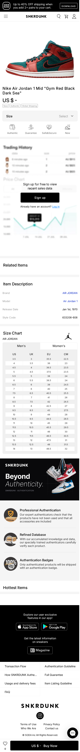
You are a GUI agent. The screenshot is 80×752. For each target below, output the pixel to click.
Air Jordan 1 (70, 301)
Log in (56, 206)
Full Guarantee (54, 674)
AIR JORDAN (70, 293)
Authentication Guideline (60, 666)
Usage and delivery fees (20, 683)
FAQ (7, 692)
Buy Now (44, 746)
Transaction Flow (15, 666)
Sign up (40, 197)
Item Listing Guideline (58, 683)
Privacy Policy (51, 724)
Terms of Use (28, 724)
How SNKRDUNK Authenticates (22, 674)
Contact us (51, 728)
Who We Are (28, 728)
